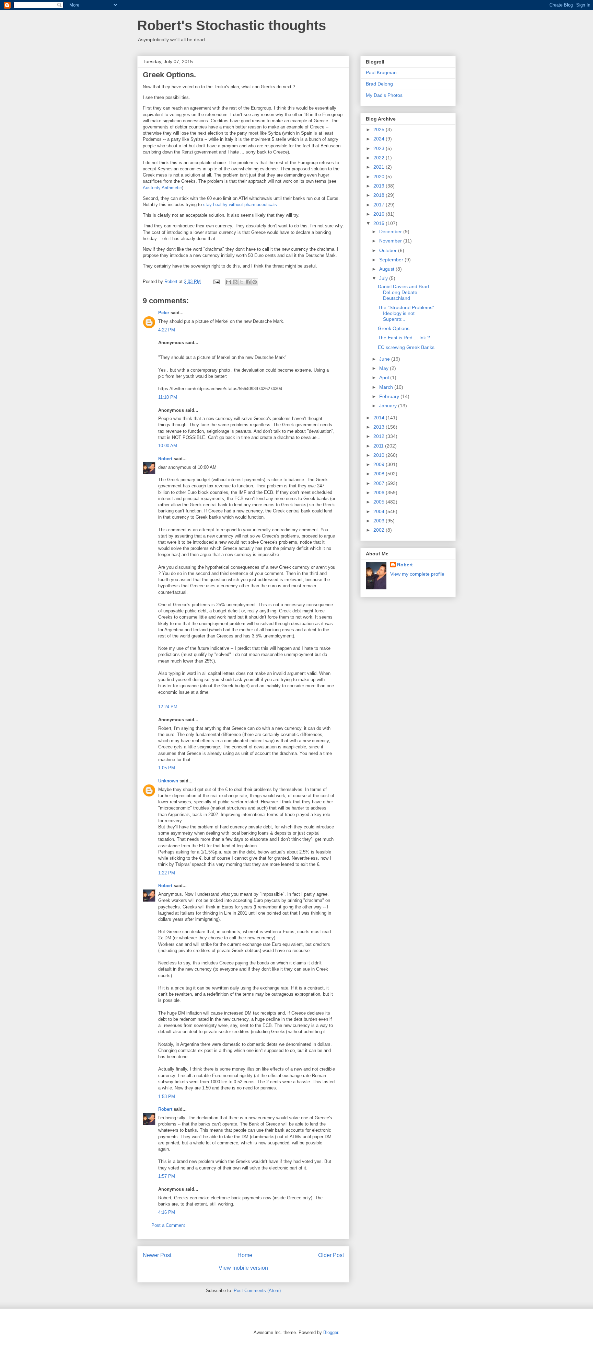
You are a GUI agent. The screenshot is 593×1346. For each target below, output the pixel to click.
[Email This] (228, 282)
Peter (163, 312)
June (385, 359)
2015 (379, 223)
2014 (379, 417)
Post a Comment (168, 1225)
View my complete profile (417, 574)
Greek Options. (394, 328)
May (384, 368)
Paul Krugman (381, 72)
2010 (379, 455)
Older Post (331, 1255)
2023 (379, 148)
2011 (379, 446)
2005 (379, 502)
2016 (379, 214)
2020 (379, 176)
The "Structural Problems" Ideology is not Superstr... (406, 313)
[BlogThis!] (235, 282)
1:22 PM (166, 872)
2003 (379, 520)
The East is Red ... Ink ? (404, 337)
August (387, 269)
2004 (379, 511)
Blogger (330, 1332)
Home (244, 1255)
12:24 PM (167, 706)
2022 (379, 157)
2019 (379, 186)
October (388, 250)
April (384, 377)
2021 (379, 167)
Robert (165, 458)
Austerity (152, 187)
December (391, 231)
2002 (379, 530)
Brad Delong (379, 84)
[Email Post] (216, 281)
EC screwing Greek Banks (406, 347)
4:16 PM (166, 1212)
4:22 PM (166, 329)
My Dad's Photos (384, 95)
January (388, 405)
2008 (379, 473)
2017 (379, 204)
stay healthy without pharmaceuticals (240, 204)
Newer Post (157, 1255)
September (392, 259)
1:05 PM (166, 767)
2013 (379, 427)
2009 (379, 464)
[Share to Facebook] (248, 282)
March (386, 387)
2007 (379, 483)
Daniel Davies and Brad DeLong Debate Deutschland (403, 292)
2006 (379, 492)
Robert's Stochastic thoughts (231, 25)
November (391, 241)
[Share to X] (241, 282)
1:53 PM (166, 1096)
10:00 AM (167, 445)
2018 (379, 195)
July (384, 278)
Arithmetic (172, 187)
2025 (379, 129)
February (389, 396)
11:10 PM (167, 397)
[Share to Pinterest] (254, 282)
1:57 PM (166, 1176)
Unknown (168, 780)
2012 (379, 436)
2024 (379, 139)
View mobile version (243, 1268)
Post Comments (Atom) (257, 1290)
